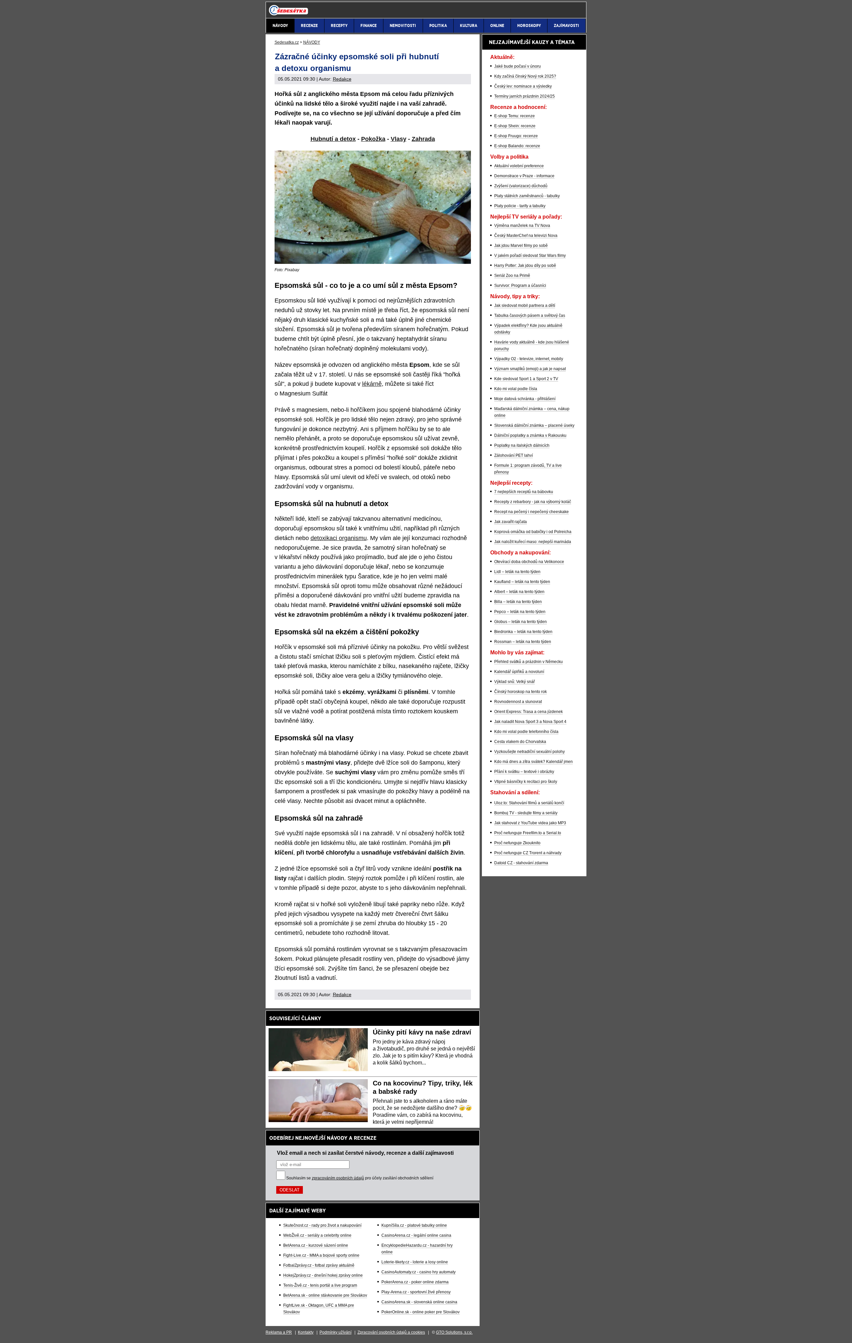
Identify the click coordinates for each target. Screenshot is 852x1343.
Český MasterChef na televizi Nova (525, 235)
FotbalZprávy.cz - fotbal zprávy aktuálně (318, 1265)
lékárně (372, 383)
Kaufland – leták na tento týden (522, 581)
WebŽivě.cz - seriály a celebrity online (317, 1235)
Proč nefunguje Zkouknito (517, 843)
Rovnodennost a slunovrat (518, 701)
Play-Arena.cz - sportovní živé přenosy (416, 1292)
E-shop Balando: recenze (517, 146)
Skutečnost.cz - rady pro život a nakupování (322, 1225)
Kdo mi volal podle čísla (515, 388)
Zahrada (423, 139)
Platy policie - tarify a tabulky (519, 206)
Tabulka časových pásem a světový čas (529, 315)
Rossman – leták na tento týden (522, 641)
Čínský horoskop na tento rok (520, 691)
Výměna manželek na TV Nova (522, 225)
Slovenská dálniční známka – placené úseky (534, 425)
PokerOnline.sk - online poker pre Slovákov (420, 1312)
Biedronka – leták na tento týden (523, 631)
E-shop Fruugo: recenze (516, 136)
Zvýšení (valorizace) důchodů (520, 186)
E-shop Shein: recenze (514, 126)
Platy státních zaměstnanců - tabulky (527, 196)
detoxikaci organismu (339, 538)
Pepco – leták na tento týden (519, 611)
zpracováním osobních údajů (338, 1178)
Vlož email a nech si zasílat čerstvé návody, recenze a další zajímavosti (365, 1153)
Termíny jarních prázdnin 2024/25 (524, 96)
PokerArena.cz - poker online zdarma (415, 1282)
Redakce (342, 79)
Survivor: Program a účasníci (520, 285)
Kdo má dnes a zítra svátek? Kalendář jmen (533, 761)
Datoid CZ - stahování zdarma (521, 863)
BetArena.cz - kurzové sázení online (315, 1245)
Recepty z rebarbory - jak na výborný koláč (532, 501)
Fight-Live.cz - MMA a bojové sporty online (321, 1255)
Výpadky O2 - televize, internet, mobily (528, 358)
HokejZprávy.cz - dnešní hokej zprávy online (323, 1275)
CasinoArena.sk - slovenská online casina (419, 1302)
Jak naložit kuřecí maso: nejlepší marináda (532, 541)
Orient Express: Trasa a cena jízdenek (528, 711)
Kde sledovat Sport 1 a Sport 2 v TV (526, 378)
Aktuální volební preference (519, 166)
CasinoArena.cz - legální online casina (416, 1235)
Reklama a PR (279, 1332)
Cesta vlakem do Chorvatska (520, 741)
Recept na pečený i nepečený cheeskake (531, 511)
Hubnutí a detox (333, 139)
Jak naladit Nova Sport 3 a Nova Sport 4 (530, 721)
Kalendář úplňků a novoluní (519, 671)
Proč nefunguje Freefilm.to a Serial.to (527, 833)
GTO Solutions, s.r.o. (454, 1332)
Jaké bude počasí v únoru (517, 66)
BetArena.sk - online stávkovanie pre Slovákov (325, 1295)
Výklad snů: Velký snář (514, 681)
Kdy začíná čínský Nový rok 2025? (525, 76)
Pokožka (373, 139)
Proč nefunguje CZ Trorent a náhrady (527, 853)
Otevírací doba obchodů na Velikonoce (529, 561)
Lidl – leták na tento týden (517, 571)
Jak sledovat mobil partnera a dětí (524, 305)
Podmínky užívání (335, 1332)
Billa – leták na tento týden (518, 601)
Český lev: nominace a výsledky (523, 86)
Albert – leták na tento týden (519, 591)
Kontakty (306, 1332)
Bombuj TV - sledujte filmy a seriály (525, 813)
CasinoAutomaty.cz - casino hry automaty (418, 1272)
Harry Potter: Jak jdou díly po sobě (525, 265)
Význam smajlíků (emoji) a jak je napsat (530, 368)
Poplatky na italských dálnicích (521, 445)
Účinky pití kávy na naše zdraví (422, 1032)
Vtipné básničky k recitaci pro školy (525, 781)
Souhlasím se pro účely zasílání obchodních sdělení (359, 1178)
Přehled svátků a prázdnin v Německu (528, 661)
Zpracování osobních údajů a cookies (391, 1332)
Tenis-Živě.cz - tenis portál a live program (320, 1285)
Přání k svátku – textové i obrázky (524, 771)
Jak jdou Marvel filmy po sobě (521, 245)
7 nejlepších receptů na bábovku (523, 491)
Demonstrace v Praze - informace (524, 176)
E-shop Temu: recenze (514, 116)
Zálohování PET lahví (513, 455)
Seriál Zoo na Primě (512, 275)
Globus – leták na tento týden (520, 621)
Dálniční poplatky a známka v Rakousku (530, 435)
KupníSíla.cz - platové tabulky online (414, 1225)
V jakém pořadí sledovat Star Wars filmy (530, 255)
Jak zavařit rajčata (510, 521)
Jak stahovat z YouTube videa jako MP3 (530, 823)
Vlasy (398, 139)
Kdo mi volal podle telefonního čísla (526, 731)
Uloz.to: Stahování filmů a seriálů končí (529, 803)
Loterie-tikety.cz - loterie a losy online (414, 1262)
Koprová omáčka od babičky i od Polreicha (532, 531)
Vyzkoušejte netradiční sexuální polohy (529, 751)
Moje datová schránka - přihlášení (524, 398)
